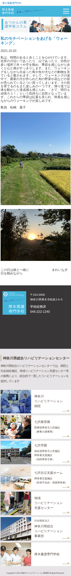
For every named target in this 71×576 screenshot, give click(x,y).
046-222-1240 (40, 311)
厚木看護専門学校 (11, 3)
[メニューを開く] (66, 11)
